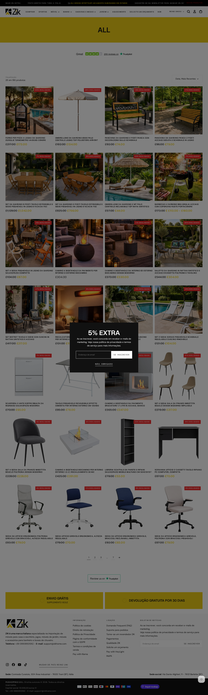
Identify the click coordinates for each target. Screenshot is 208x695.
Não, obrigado (104, 364)
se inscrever (122, 354)
